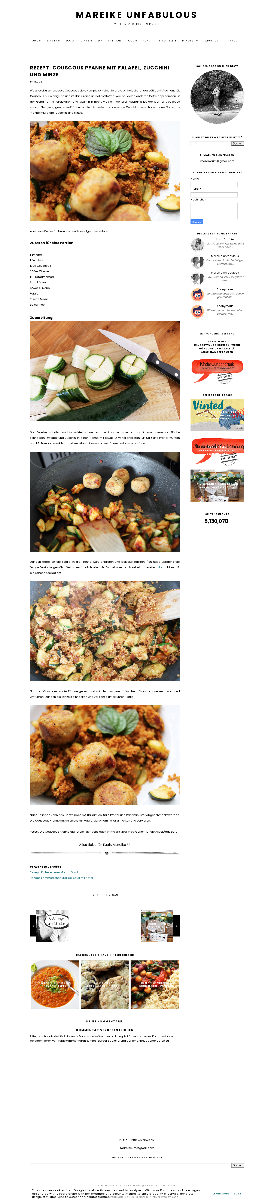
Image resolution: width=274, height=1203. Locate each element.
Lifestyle (166, 40)
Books (70, 40)
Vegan (113, 895)
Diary (85, 40)
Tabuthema (212, 40)
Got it (238, 1193)
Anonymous (225, 289)
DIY (100, 40)
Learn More (221, 1193)
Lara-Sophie (225, 239)
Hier (161, 567)
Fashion (115, 40)
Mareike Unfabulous (137, 15)
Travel (231, 40)
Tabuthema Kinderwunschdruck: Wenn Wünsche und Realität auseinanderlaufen (217, 347)
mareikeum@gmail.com (217, 161)
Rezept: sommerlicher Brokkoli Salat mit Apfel (61, 878)
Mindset (188, 40)
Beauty (51, 40)
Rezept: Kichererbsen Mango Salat (54, 872)
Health (148, 40)
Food (131, 40)
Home (34, 40)
